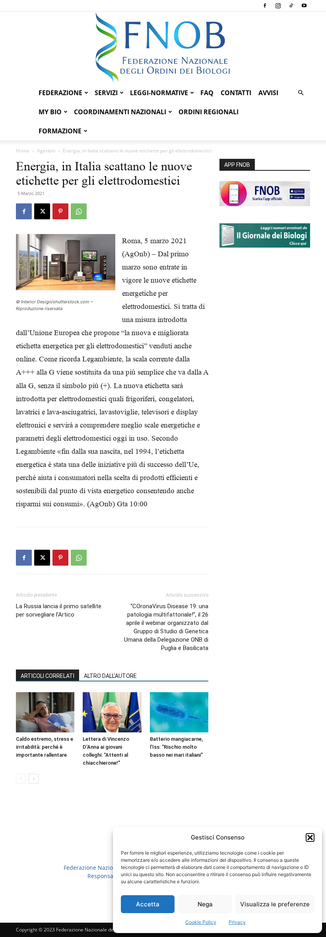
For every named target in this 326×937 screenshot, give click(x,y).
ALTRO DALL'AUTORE (110, 676)
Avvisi (268, 92)
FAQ (206, 92)
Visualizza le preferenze (275, 904)
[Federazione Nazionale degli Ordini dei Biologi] (163, 47)
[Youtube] (304, 5)
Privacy (237, 922)
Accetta (147, 904)
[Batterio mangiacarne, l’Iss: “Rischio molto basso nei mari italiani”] (179, 712)
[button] (310, 837)
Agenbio (46, 150)
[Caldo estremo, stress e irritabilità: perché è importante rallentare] (45, 712)
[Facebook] (265, 5)
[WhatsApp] (79, 211)
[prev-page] (21, 779)
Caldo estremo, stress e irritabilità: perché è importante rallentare (44, 747)
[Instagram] (278, 5)
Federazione (60, 92)
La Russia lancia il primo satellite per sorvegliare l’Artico (58, 610)
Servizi (106, 92)
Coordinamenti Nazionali (120, 111)
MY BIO (50, 111)
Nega (205, 904)
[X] (42, 211)
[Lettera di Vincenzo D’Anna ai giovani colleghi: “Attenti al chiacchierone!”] (112, 712)
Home (22, 150)
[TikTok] (291, 5)
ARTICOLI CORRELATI (47, 676)
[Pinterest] (60, 211)
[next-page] (34, 779)
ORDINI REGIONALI (209, 111)
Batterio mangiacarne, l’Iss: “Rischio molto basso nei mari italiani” (176, 747)
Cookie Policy (200, 922)
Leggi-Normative (159, 92)
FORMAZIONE (60, 131)
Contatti (236, 92)
